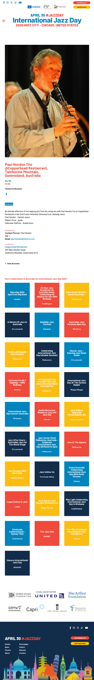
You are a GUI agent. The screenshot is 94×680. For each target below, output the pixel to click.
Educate (22, 650)
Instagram (8, 2)
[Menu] (3, 21)
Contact (22, 653)
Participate (23, 644)
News (7, 647)
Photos (8, 650)
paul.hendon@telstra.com (23, 239)
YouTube (20, 2)
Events (7, 644)
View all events (13, 264)
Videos (22, 647)
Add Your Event (81, 7)
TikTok (15, 2)
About (7, 653)
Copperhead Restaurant (16, 247)
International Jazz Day (47, 20)
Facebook (4, 2)
